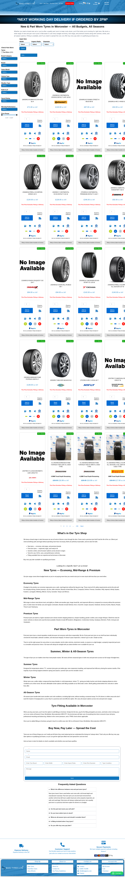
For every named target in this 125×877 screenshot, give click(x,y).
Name (26, 748)
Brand (26, 760)
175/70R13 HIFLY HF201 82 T (89, 380)
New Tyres (46, 3)
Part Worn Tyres (54, 3)
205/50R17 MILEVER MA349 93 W (60, 380)
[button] (116, 873)
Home (41, 3)
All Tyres (61, 3)
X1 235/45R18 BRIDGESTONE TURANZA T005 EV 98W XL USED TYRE (89, 464)
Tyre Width (47, 760)
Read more (55, 403)
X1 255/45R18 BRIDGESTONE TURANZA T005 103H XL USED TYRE (61, 464)
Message (27, 766)
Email (26, 754)
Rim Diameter (85, 760)
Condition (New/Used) (107, 760)
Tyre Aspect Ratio (67, 760)
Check (23, 48)
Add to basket (27, 125)
